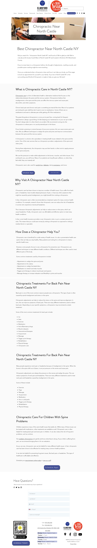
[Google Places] (77, 13)
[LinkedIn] (19, 487)
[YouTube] (84, 13)
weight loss (39, 165)
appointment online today (33, 460)
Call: (43, 522)
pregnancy (57, 165)
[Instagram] (82, 13)
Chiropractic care (21, 95)
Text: (43, 525)
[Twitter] (16, 487)
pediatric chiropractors (26, 439)
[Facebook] (79, 13)
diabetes (46, 165)
